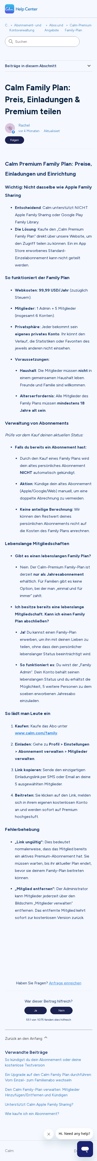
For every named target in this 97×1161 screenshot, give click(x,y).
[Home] (21, 8)
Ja (35, 1010)
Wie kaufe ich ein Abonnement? (32, 1113)
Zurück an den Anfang (24, 1038)
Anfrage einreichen (65, 983)
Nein (61, 1010)
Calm (9, 25)
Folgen (14, 140)
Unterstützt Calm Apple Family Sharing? (39, 1104)
